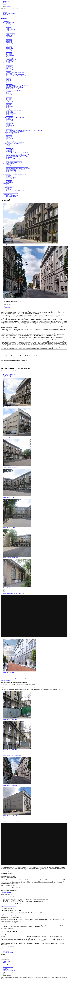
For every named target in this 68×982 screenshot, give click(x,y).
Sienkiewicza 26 (9, 68)
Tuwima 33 (8, 79)
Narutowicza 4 (9, 63)
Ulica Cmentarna (9, 157)
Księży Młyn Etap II (10, 186)
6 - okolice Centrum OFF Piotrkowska (11, 132)
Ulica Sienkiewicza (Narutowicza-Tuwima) (15, 72)
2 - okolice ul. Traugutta (8, 62)
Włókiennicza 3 (9, 36)
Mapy (4, 962)
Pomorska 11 (8, 91)
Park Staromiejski (9, 101)
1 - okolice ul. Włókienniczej (9, 13)
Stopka (4, 4)
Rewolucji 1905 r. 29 (10, 33)
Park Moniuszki (9, 84)
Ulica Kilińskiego (9, 58)
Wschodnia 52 (9, 53)
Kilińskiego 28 (9, 27)
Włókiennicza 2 (9, 35)
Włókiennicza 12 (9, 44)
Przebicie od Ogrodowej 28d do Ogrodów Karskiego (17, 156)
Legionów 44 (8, 146)
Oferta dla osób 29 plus (11, 196)
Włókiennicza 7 (9, 41)
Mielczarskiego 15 (10, 149)
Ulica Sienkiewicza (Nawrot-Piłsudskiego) (15, 142)
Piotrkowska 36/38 (10, 178)
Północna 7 (8, 92)
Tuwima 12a (8, 71)
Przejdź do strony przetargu (6, 892)
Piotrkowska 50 (9, 181)
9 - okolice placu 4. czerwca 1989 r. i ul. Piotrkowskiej (14, 174)
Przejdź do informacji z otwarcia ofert (8, 906)
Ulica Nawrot (9, 126)
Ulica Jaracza (8, 56)
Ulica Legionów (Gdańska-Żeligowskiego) (15, 158)
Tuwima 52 (8, 82)
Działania (5, 12)
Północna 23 (8, 93)
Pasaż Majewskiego (10, 55)
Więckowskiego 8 (9, 182)
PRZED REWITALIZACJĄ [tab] (9, 373)
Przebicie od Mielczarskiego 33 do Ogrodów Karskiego (17, 152)
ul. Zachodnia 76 (6, 191)
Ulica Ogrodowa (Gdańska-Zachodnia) (14, 171)
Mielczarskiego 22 (10, 150)
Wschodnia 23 (9, 95)
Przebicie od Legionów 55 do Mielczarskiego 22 (16, 155)
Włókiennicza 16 (9, 48)
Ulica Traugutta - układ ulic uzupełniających (15, 74)
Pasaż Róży (8, 104)
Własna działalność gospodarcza (12, 195)
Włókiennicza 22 (9, 49)
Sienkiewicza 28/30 (10, 69)
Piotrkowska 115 (9, 120)
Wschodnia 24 (9, 97)
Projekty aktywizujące (7, 194)
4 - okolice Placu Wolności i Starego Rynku (12, 90)
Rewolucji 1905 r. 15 (10, 30)
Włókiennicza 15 (9, 47)
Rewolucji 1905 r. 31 (10, 34)
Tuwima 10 (8, 189)
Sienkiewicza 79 (9, 139)
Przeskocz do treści (7, 2)
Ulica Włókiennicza (10, 60)
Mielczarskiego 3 (9, 148)
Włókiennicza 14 (9, 46)
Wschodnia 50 (9, 52)
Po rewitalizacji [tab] (6, 307)
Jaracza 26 (5, 14)
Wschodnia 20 (9, 94)
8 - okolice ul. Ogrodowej (8, 163)
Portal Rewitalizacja (7, 10)
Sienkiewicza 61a (9, 123)
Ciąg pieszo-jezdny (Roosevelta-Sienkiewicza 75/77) (17, 140)
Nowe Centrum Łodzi (7, 187)
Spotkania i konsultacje (8, 952)
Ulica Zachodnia (9, 116)
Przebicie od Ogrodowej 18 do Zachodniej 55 (15, 169)
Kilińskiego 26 (9, 26)
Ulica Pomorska (9, 111)
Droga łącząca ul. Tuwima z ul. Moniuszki (15, 190)
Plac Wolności (9, 103)
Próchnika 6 (8, 175)
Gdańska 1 (8, 144)
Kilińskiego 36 (9, 28)
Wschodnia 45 (9, 50)
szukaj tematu (16, 8)
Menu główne (6, 1)
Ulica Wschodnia (9, 61)
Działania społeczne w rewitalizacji (10, 193)
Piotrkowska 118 (9, 122)
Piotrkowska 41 (9, 180)
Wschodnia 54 (9, 54)
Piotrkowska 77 (9, 66)
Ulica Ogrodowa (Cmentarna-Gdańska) (14, 161)
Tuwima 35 (8, 80)
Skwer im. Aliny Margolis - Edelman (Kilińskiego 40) (17, 85)
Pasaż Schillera (9, 129)
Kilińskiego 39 (9, 78)
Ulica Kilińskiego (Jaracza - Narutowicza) (14, 87)
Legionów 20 (8, 165)
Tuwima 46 (8, 81)
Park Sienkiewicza (10, 125)
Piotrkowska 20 (9, 176)
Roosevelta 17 (9, 136)
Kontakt (5, 968)
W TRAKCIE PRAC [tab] (7, 375)
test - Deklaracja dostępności (9, 970)
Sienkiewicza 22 (9, 67)
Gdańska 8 (8, 164)
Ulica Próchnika (9, 112)
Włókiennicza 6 (9, 40)
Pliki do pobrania (6, 961)
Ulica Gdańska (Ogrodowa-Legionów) (14, 162)
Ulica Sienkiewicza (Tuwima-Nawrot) (14, 127)
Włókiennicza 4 (9, 37)
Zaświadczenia (6, 951)
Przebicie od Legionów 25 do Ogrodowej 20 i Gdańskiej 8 (18, 168)
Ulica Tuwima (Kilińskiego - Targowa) (14, 88)
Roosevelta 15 (9, 135)
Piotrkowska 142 (9, 133)
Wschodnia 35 (9, 98)
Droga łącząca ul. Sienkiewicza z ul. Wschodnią (16, 75)
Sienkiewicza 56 (9, 137)
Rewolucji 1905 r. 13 (10, 29)
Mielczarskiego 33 (10, 151)
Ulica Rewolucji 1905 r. (11, 59)
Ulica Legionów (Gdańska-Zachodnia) (14, 170)
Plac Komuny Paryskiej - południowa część (15, 131)
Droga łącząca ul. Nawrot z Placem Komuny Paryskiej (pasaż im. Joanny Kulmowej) (24, 130)
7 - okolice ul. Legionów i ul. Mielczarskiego (12, 143)
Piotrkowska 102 (9, 118)
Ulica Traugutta (9, 73)
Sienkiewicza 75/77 (10, 138)
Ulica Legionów (9, 106)
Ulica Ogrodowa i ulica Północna (13, 108)
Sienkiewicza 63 (9, 124)
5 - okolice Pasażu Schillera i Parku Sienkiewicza (13, 117)
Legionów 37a (9, 145)
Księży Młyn (6, 183)
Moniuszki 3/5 (9, 188)
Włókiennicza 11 (9, 43)
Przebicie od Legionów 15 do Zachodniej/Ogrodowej (17, 167)
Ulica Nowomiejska (10, 107)
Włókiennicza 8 (9, 42)
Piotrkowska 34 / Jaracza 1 (11, 177)
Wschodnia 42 (9, 99)
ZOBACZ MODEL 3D (6, 680)
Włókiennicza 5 (9, 39)
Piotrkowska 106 (9, 119)
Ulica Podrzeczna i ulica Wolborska (13, 110)
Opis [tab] (4, 306)
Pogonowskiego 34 (10, 24)
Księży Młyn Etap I (10, 184)
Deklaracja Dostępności (8, 967)
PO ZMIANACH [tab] (7, 376)
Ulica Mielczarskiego (10, 159)
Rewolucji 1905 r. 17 (10, 31)
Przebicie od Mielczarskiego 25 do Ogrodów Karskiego (17, 154)
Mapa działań (6, 21)
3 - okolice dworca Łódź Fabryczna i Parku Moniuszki (14, 76)
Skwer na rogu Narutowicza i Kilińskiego (14, 86)
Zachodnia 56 (9, 100)
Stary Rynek (8, 105)
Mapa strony (5, 969)
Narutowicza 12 (9, 65)
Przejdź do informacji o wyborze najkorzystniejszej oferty (13, 914)
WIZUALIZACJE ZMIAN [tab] (9, 374)
